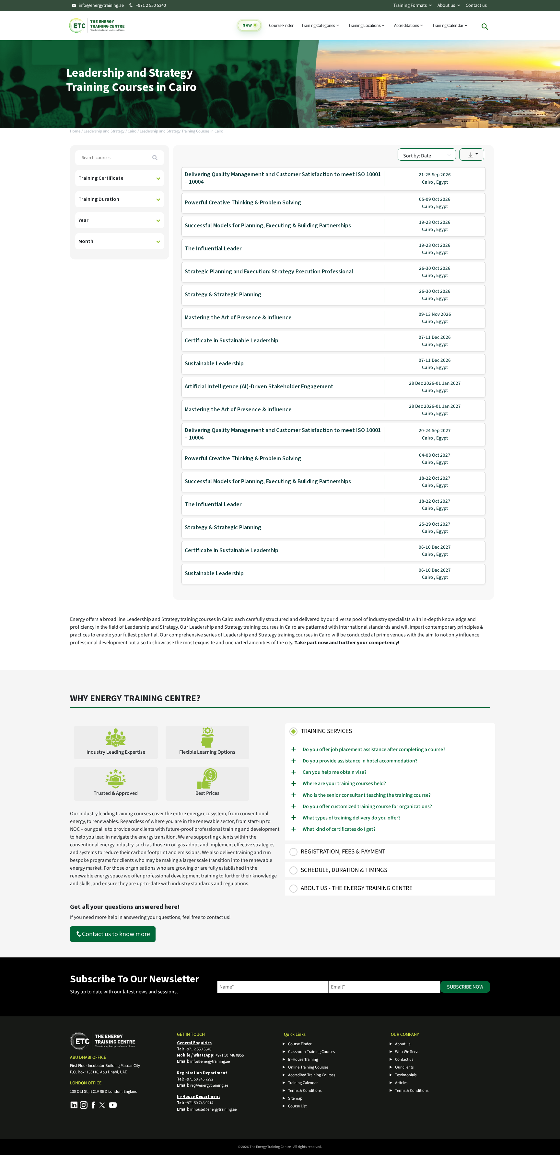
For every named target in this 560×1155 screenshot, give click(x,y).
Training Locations (364, 25)
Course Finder (281, 25)
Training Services (326, 731)
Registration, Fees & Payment (343, 851)
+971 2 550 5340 (150, 5)
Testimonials (405, 1075)
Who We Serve (407, 1052)
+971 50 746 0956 (230, 1055)
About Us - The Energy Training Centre (357, 888)
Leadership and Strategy (104, 131)
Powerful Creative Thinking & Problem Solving (243, 203)
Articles (401, 1083)
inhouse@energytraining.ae (213, 1109)
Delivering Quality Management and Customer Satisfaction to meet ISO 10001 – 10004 (283, 178)
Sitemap (295, 1098)
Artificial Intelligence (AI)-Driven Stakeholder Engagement (259, 387)
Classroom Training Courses (311, 1052)
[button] (471, 154)
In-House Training (303, 1059)
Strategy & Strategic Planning (223, 295)
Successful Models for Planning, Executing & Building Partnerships (268, 226)
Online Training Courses (308, 1067)
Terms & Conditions (304, 1090)
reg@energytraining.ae (209, 1085)
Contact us (476, 5)
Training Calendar (448, 25)
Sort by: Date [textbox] (417, 155)
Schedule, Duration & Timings (344, 870)
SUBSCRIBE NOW (465, 986)
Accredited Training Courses (311, 1075)
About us (446, 5)
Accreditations (407, 25)
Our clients (404, 1067)
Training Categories (318, 25)
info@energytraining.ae (101, 5)
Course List (297, 1106)
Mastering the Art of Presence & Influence (238, 318)
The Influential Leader (213, 249)
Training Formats (410, 5)
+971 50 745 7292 (199, 1079)
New (246, 25)
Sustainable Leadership (214, 364)
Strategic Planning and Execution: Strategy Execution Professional (269, 272)
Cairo (132, 131)
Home (75, 131)
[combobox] (427, 154)
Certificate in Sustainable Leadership (231, 341)
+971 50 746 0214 (199, 1103)
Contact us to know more (116, 934)
